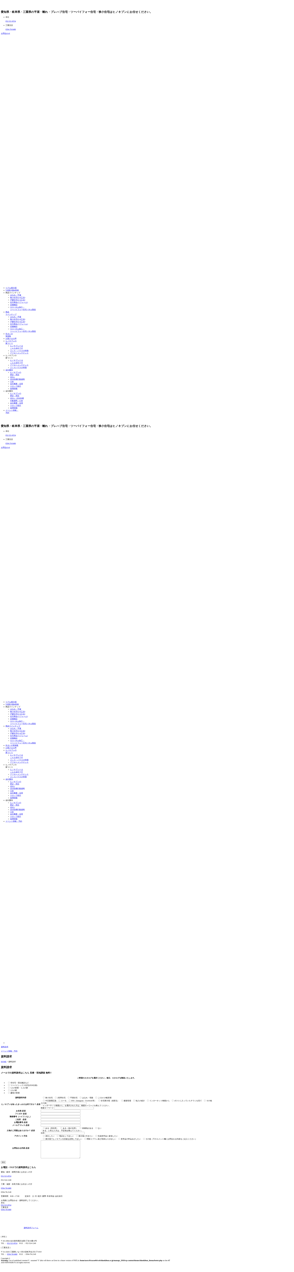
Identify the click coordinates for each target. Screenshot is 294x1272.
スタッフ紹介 (15, 386)
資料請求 (4, 1047)
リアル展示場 (11, 288)
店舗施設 (13, 305)
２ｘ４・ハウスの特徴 (19, 351)
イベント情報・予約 (14, 821)
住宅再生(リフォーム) (19, 302)
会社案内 (9, 370)
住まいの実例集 (12, 745)
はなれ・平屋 (15, 295)
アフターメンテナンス (19, 353)
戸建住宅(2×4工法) (17, 300)
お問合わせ (5, 33)
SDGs (12, 377)
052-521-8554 (11, 21)
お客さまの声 (11, 339)
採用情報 (13, 389)
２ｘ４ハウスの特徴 (18, 368)
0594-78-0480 (11, 29)
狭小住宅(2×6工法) (17, 297)
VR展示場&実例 (12, 290)
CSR (12, 382)
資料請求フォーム (31, 1228)
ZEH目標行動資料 (17, 379)
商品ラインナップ (13, 726)
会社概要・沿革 (16, 384)
